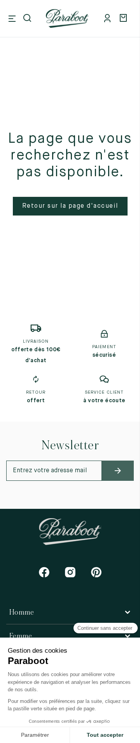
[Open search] (28, 18)
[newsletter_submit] (118, 471)
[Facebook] (44, 572)
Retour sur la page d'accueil (70, 206)
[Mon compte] (109, 18)
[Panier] (124, 18)
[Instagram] (70, 572)
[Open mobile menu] (12, 19)
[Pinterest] (96, 572)
